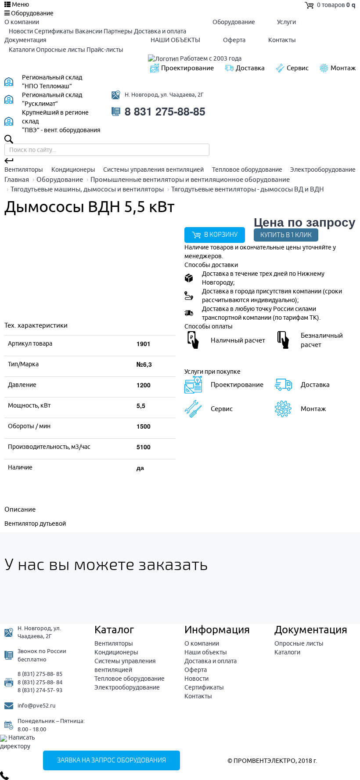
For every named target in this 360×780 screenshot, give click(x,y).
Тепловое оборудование (247, 169)
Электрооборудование (323, 169)
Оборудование (233, 21)
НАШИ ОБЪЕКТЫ (175, 39)
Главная (16, 179)
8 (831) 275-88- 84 (40, 682)
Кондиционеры (73, 169)
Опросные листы (60, 49)
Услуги (286, 21)
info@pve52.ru (36, 705)
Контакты (282, 39)
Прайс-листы (104, 49)
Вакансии (88, 31)
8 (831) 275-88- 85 (40, 673)
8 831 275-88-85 (165, 111)
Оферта (234, 39)
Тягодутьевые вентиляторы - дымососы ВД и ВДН (247, 189)
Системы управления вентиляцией (153, 169)
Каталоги (22, 49)
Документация (25, 39)
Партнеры (118, 31)
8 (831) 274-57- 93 (40, 689)
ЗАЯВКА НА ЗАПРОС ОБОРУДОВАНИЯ (111, 760)
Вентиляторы (23, 169)
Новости (21, 31)
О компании (21, 21)
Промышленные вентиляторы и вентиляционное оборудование (190, 179)
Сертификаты (54, 31)
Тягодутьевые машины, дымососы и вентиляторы (87, 189)
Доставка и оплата (160, 31)
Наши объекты (205, 652)
